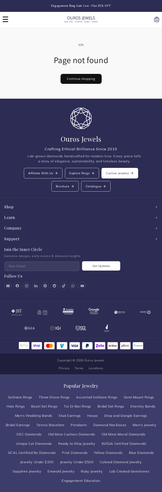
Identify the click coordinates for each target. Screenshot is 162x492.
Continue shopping (81, 79)
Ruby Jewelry (92, 471)
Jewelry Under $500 (77, 462)
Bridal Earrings (18, 425)
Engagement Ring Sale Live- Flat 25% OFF (81, 5)
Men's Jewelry (144, 425)
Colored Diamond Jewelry (121, 462)
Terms (79, 368)
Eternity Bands (142, 406)
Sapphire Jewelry (27, 471)
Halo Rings (16, 406)
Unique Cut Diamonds (34, 443)
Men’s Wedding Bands (33, 415)
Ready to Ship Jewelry (76, 443)
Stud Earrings (70, 415)
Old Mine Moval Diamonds (124, 434)
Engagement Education (81, 480)
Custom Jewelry (117, 173)
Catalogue (93, 186)
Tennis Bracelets (50, 425)
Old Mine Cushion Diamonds (71, 434)
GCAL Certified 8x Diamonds (32, 453)
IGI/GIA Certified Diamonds (124, 443)
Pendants (79, 425)
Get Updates (101, 266)
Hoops (92, 415)
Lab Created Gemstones (129, 471)
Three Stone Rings (54, 397)
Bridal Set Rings (110, 406)
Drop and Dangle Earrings (125, 415)
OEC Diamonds (29, 434)
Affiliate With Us (40, 173)
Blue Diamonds (141, 453)
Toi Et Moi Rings (77, 406)
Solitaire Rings (20, 397)
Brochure (62, 186)
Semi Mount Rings (139, 397)
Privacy (64, 368)
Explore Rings (79, 173)
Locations (96, 368)
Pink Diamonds (75, 453)
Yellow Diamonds (108, 453)
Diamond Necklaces (109, 425)
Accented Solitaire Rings (96, 397)
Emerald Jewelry (60, 471)
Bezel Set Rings (44, 406)
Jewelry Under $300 (37, 462)
